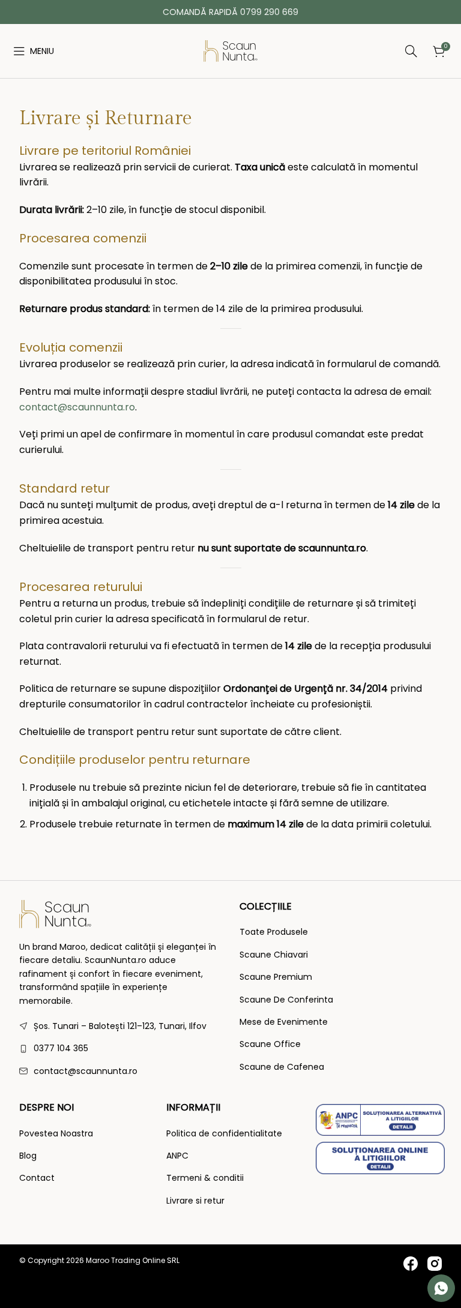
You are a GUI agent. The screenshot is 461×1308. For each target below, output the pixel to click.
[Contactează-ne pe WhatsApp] (441, 1288)
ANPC (177, 1156)
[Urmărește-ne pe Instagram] (434, 1263)
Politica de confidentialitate (224, 1133)
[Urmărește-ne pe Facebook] (410, 1263)
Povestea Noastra (56, 1133)
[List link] (120, 1048)
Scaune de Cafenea (282, 1067)
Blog (28, 1156)
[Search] (340, 51)
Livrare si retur (195, 1201)
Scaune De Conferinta (286, 1000)
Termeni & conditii (205, 1178)
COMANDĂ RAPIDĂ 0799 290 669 (230, 12)
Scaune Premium (276, 977)
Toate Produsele (274, 932)
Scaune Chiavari (274, 955)
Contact (37, 1178)
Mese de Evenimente (284, 1022)
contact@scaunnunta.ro (77, 407)
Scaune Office (270, 1044)
